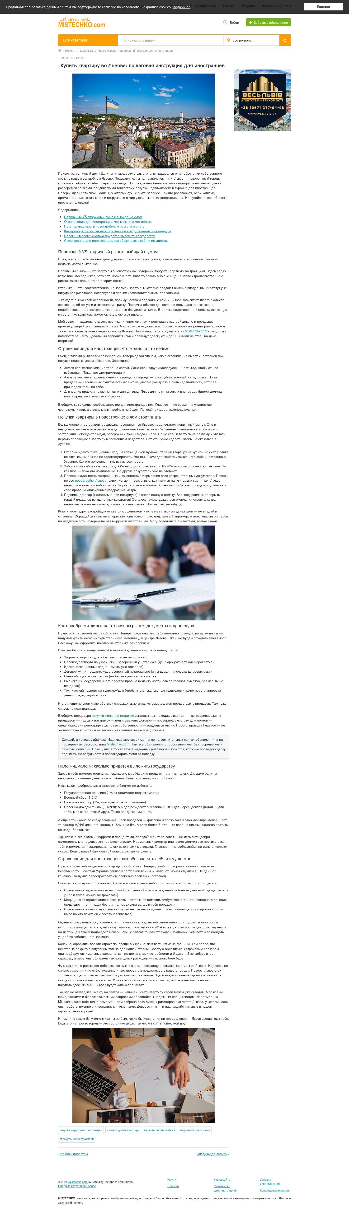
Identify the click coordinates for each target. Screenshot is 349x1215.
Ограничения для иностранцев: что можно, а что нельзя (108, 221)
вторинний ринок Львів (194, 1130)
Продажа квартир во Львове (77, 1186)
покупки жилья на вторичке (113, 715)
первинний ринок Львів (159, 1130)
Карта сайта (222, 1179)
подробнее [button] (181, 7)
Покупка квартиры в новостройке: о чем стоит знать (104, 226)
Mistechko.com (196, 331)
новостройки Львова (90, 480)
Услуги (171, 1179)
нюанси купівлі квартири (123, 1130)
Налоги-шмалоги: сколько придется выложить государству (109, 235)
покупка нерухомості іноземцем (81, 1130)
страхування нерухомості (77, 1139)
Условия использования (270, 1181)
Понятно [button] (323, 7)
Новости (173, 1186)
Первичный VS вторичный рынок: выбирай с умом (103, 216)
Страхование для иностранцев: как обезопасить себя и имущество (116, 240)
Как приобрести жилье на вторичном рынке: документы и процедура (117, 230)
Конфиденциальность (275, 1190)
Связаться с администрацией (225, 1188)
